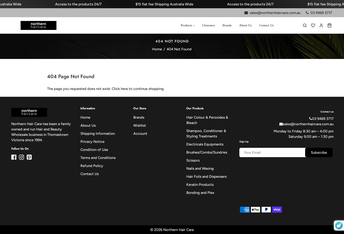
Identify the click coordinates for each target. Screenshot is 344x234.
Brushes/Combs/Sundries (206, 152)
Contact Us (89, 174)
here (124, 89)
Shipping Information (97, 133)
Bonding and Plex (200, 192)
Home (157, 49)
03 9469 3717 (323, 118)
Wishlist (139, 125)
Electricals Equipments (204, 144)
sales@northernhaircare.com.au (308, 124)
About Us (88, 125)
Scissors (193, 160)
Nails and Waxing (200, 168)
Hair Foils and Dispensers (206, 176)
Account (140, 133)
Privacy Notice (92, 141)
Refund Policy (91, 166)
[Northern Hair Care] (38, 25)
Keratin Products (200, 184)
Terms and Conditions (98, 158)
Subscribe (319, 152)
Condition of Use (94, 149)
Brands (138, 117)
